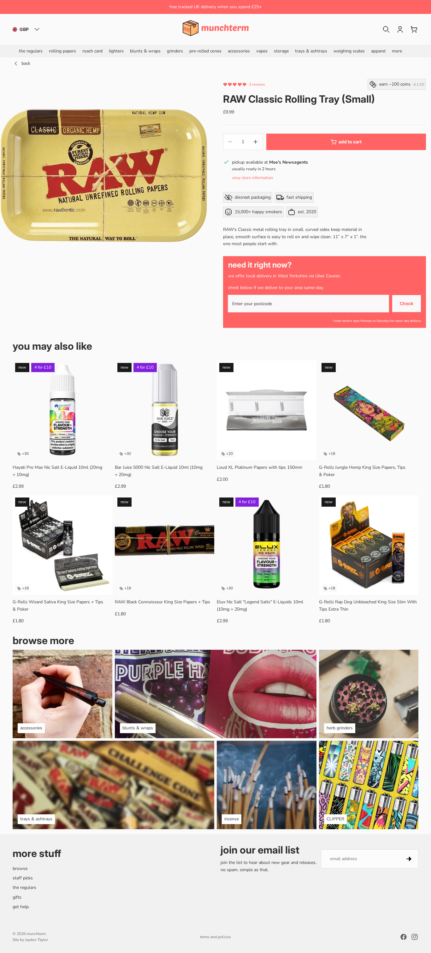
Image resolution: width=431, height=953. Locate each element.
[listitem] (397, 51)
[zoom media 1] (104, 175)
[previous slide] (22, 410)
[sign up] (409, 859)
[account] (400, 29)
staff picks (23, 878)
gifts (17, 897)
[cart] (414, 29)
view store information (252, 178)
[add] (306, 450)
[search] (386, 29)
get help (21, 907)
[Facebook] (403, 937)
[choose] (102, 450)
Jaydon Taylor (36, 939)
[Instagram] (414, 937)
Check (406, 303)
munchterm (36, 933)
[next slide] (102, 410)
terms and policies (215, 936)
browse (20, 869)
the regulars (24, 887)
